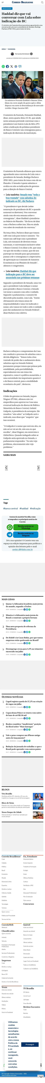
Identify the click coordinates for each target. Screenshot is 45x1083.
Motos (4, 1008)
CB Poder (26, 999)
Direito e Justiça (6, 889)
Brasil (3, 870)
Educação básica (28, 859)
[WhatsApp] (3, 67)
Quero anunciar (6, 933)
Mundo (4, 878)
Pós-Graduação (28, 896)
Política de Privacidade (8, 915)
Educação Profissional (29, 893)
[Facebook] (7, 67)
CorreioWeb (7, 925)
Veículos (4, 941)
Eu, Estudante (30, 856)
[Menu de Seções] (3, 2)
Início (4, 49)
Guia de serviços (28, 946)
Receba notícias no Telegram (26, 534)
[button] (18, 1067)
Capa (3, 859)
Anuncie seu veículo (7, 993)
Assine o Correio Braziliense (10, 982)
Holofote (4, 900)
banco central (11, 508)
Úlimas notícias (27, 942)
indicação (36, 508)
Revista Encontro (31, 1007)
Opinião (4, 896)
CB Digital (5, 970)
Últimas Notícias (28, 878)
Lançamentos (27, 938)
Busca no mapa (27, 935)
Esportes (4, 885)
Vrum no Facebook (7, 1012)
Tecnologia (5, 904)
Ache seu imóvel (28, 927)
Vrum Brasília (27, 1003)
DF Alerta (26, 992)
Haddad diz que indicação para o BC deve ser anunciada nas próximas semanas (22, 274)
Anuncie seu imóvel (29, 931)
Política (4, 866)
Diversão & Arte (6, 881)
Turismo (4, 908)
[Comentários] (20, 67)
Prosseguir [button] (30, 1044)
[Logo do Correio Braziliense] (22, 2)
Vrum (4, 987)
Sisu (24, 889)
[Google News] (15, 67)
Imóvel (26, 925)
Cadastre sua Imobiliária (30, 968)
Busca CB (4, 974)
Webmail (4, 927)
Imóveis (4, 937)
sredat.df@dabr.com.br (22, 549)
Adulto (4, 949)
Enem (25, 874)
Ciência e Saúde (6, 893)
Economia (11, 49)
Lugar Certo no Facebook (30, 961)
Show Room (26, 950)
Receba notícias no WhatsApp (26, 527)
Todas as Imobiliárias (29, 965)
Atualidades (26, 1017)
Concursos (28, 904)
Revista (25, 1013)
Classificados (8, 931)
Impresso (6, 960)
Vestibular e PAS (28, 885)
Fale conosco (27, 900)
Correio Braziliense (11, 856)
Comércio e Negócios (8, 957)
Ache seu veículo (7, 990)
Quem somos (6, 912)
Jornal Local (26, 996)
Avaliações (5, 1001)
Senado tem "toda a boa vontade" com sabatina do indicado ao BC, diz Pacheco (23, 198)
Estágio (25, 870)
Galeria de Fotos (28, 957)
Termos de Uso (6, 919)
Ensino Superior (28, 863)
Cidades (4, 863)
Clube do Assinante (7, 978)
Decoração (26, 953)
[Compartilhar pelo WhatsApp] (29, 610)
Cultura (25, 881)
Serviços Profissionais (8, 953)
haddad (24, 508)
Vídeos (4, 1005)
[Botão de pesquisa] (42, 2)
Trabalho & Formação (29, 866)
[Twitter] (11, 67)
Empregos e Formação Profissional (8, 945)
